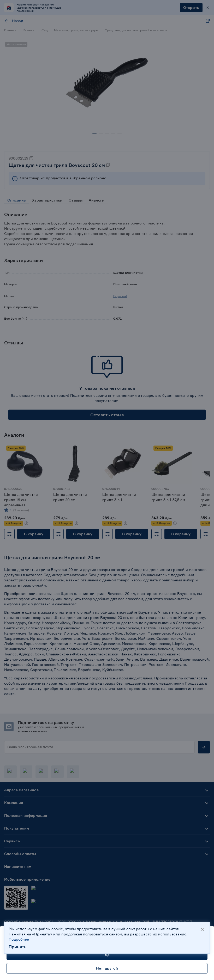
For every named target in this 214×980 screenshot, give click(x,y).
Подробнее (19, 939)
